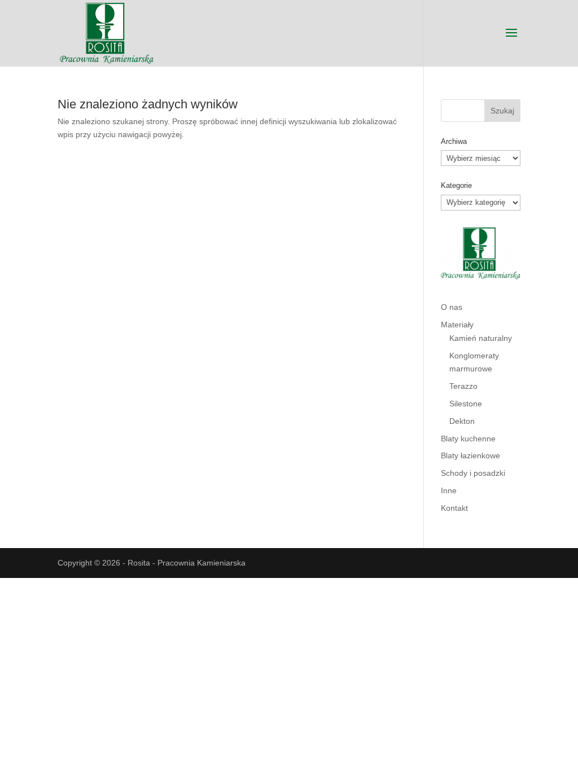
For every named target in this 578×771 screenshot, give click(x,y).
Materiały (457, 324)
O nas (451, 307)
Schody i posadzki (473, 473)
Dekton (462, 421)
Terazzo (463, 386)
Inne (449, 490)
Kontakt (454, 507)
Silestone (465, 403)
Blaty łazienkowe (470, 455)
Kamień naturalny (480, 338)
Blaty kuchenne (468, 438)
